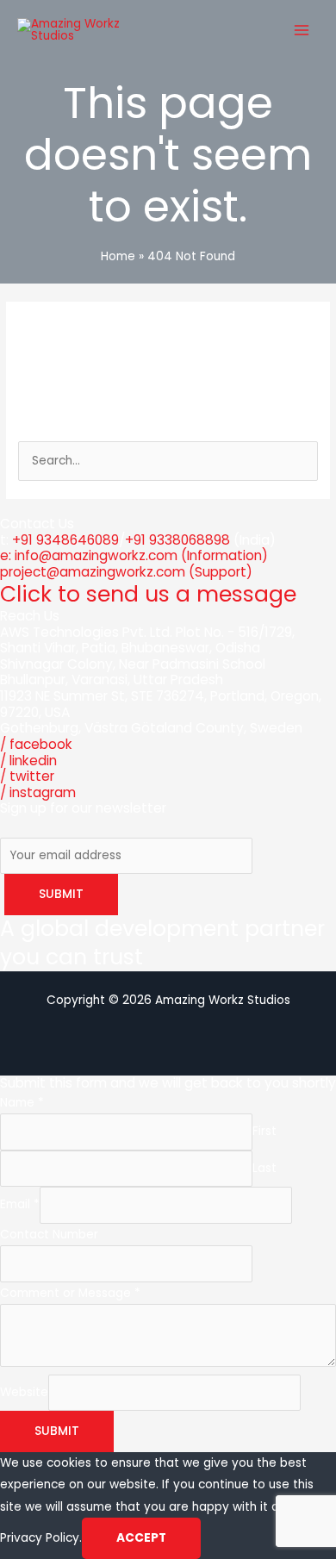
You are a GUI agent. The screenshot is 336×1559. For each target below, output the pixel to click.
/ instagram (38, 792)
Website (24, 1392)
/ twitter (27, 776)
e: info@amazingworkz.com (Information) (134, 555)
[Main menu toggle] (302, 30)
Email (20, 1204)
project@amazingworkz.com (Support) (126, 572)
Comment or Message (70, 1293)
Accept (141, 1538)
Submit (56, 1431)
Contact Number (49, 1234)
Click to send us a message (148, 594)
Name (22, 1102)
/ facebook (36, 744)
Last (264, 1168)
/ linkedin (28, 760)
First (264, 1131)
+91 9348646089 (65, 540)
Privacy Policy (39, 1538)
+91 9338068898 (177, 540)
